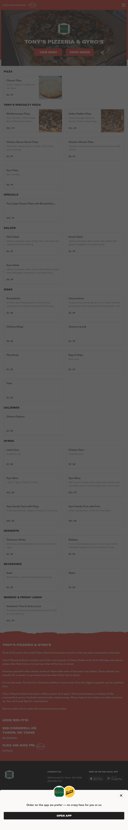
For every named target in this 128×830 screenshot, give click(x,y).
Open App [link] (64, 815)
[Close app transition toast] (121, 795)
